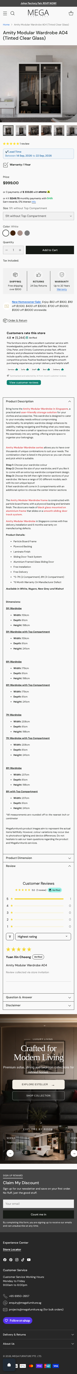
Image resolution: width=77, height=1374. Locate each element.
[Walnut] (13, 233)
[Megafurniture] (38, 13)
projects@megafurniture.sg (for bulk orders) (36, 1309)
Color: (10, 226)
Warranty (62, 289)
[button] (11, 143)
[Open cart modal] (71, 13)
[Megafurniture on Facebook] (5, 1260)
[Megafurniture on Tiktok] (23, 1260)
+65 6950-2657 (19, 1296)
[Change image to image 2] (21, 130)
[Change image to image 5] (59, 130)
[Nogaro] (20, 233)
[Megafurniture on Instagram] (17, 1260)
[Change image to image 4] (46, 130)
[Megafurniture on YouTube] (29, 1260)
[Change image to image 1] (8, 130)
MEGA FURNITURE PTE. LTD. (27, 1356)
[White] (6, 233)
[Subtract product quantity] (6, 250)
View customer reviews (23, 382)
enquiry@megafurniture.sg (25, 1302)
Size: (25, 208)
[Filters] (10, 936)
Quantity (8, 242)
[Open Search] (12, 13)
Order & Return (17, 320)
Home (6, 24)
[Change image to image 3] (33, 130)
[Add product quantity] (20, 250)
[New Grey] (27, 233)
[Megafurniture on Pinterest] (11, 1260)
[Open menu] (5, 13)
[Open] (9, 1364)
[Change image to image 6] (72, 130)
